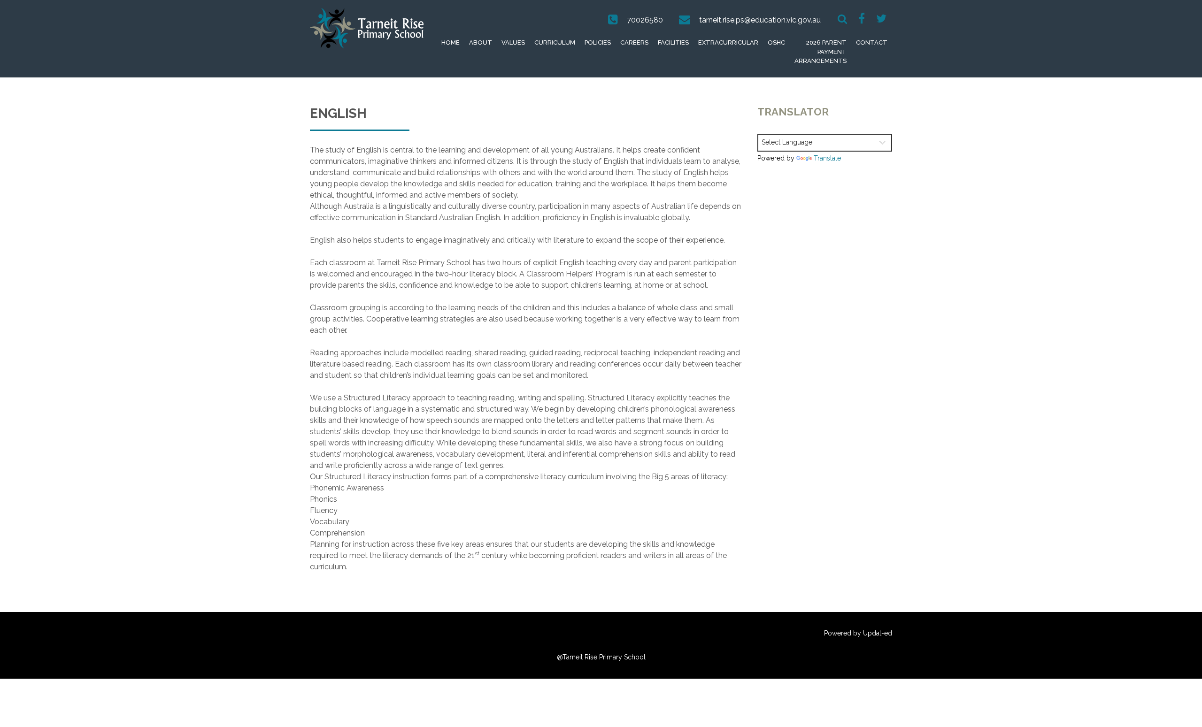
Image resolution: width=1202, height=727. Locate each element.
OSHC (776, 42)
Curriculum (554, 42)
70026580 (645, 19)
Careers (634, 42)
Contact (871, 42)
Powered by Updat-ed (858, 633)
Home (450, 42)
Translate (827, 158)
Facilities (673, 42)
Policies (598, 42)
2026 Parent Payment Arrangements (820, 51)
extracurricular (728, 42)
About (480, 42)
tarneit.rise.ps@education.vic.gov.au (760, 19)
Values (513, 42)
